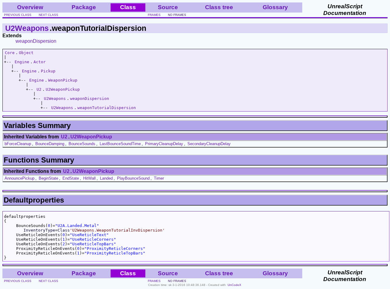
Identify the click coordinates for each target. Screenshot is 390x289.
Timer (159, 178)
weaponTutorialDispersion (106, 107)
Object (26, 52)
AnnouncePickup (19, 178)
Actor (40, 62)
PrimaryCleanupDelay (164, 143)
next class (48, 14)
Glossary (275, 7)
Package (84, 7)
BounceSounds (82, 143)
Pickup (48, 71)
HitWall (89, 178)
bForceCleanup (18, 143)
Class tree (219, 7)
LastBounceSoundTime (120, 143)
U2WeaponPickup (63, 89)
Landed (106, 178)
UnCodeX (234, 285)
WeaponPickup (62, 80)
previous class (17, 14)
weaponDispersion (36, 41)
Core (10, 52)
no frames (177, 14)
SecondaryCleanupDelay (209, 143)
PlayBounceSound (133, 178)
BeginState (48, 178)
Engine (22, 62)
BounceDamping (49, 143)
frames (154, 14)
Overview (30, 7)
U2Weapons (27, 28)
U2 (39, 89)
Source (168, 7)
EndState (70, 178)
